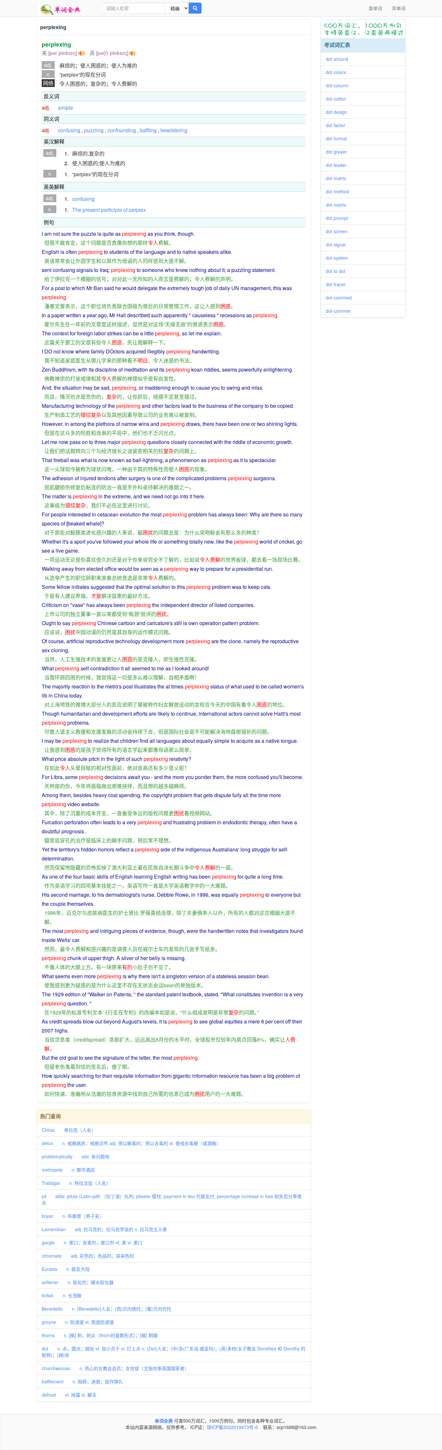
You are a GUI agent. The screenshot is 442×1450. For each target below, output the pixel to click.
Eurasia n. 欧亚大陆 (66, 1269)
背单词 (398, 8)
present (91, 209)
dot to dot (338, 271)
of (125, 209)
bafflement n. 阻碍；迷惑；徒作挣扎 (82, 1381)
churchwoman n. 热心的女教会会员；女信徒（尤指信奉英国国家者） (115, 1368)
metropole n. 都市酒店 (68, 1169)
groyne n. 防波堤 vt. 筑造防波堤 (78, 1322)
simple (65, 107)
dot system (339, 257)
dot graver (338, 151)
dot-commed (341, 297)
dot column (339, 85)
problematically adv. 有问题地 (75, 1156)
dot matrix (338, 178)
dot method (340, 191)
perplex (137, 209)
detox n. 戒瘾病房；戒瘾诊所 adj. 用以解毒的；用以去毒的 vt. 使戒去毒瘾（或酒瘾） (131, 1143)
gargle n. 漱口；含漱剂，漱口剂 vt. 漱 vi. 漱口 (92, 1242)
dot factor (338, 125)
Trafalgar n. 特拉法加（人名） (76, 1183)
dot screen (339, 231)
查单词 (375, 8)
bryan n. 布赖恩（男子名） (73, 1216)
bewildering (173, 130)
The (76, 209)
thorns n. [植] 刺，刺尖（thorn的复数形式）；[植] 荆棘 (100, 1335)
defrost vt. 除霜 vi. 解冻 (69, 1394)
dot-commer (340, 311)
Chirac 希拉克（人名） (69, 1130)
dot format (338, 138)
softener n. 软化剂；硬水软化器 (78, 1282)
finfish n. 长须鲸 (62, 1295)
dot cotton (338, 98)
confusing (69, 130)
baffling (148, 130)
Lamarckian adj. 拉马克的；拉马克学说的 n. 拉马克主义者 (104, 1229)
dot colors (338, 72)
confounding (121, 130)
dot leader (338, 165)
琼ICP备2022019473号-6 (232, 1427)
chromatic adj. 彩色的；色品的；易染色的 (88, 1255)
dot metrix (338, 204)
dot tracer (338, 284)
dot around (339, 59)
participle (111, 209)
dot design (339, 112)
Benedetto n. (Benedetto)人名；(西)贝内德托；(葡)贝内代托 (106, 1308)
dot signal (338, 244)
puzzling (94, 130)
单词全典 (164, 1420)
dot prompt (339, 218)
